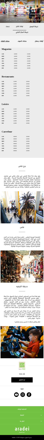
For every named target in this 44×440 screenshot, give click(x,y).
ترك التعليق (22, 380)
